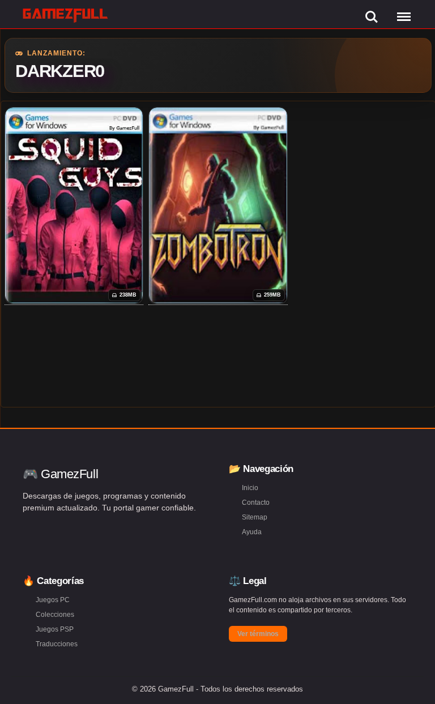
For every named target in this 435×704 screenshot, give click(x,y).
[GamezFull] (65, 15)
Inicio (250, 488)
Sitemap (254, 517)
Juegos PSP (55, 629)
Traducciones (57, 644)
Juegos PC (53, 600)
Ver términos (258, 634)
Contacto (256, 502)
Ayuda (252, 532)
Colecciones (55, 615)
